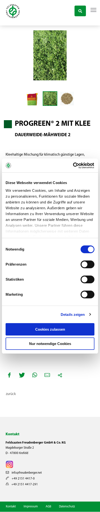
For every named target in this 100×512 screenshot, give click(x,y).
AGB (48, 506)
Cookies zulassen (50, 329)
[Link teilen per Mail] (47, 375)
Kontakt (11, 506)
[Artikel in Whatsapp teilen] (35, 375)
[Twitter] (22, 375)
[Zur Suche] (80, 10)
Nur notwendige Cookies (50, 344)
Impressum (31, 506)
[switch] (87, 264)
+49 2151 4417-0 (23, 478)
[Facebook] (9, 375)
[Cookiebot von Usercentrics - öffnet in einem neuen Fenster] (73, 165)
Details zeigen (73, 314)
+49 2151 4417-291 (24, 484)
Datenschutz (67, 506)
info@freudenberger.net (26, 472)
